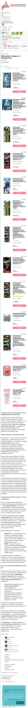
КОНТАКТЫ (5, 39)
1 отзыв (21, 161)
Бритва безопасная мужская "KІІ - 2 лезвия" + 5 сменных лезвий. (19, 315)
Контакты (7, 658)
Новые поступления (10, 664)
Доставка (7, 654)
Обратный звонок (7, 22)
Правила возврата (9, 669)
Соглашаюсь (20, 702)
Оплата (7, 656)
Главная (7, 668)
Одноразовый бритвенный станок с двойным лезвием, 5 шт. (19, 180)
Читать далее (4, 634)
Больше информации (13, 699)
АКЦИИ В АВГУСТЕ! (7, 36)
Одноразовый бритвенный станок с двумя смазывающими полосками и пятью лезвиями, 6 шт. (19, 156)
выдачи (6, 12)
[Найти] (2, 50)
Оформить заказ (6, 30)
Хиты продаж (8, 666)
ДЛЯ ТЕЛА (3, 60)
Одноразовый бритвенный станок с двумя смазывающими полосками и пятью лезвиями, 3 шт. (19, 260)
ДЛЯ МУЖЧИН (5, 62)
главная (4, 32)
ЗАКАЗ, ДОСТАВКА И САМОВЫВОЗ (11, 38)
